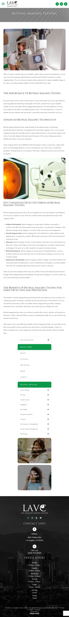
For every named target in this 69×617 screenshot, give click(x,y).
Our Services (24, 359)
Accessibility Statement (50, 608)
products (23, 419)
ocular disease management (29, 429)
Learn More (34, 454)
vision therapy (24, 390)
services (22, 395)
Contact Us (23, 377)
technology (23, 434)
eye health (23, 409)
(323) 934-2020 (34, 552)
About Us (23, 353)
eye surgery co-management (29, 424)
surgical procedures (26, 414)
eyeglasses (23, 405)
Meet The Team (25, 365)
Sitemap (37, 610)
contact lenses (24, 400)
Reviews (22, 371)
